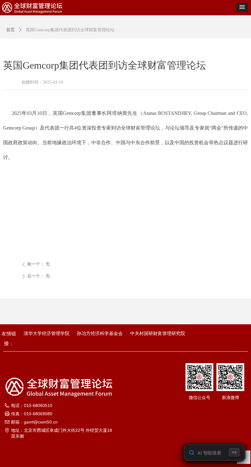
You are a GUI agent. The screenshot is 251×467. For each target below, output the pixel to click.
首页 (10, 30)
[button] (242, 7)
